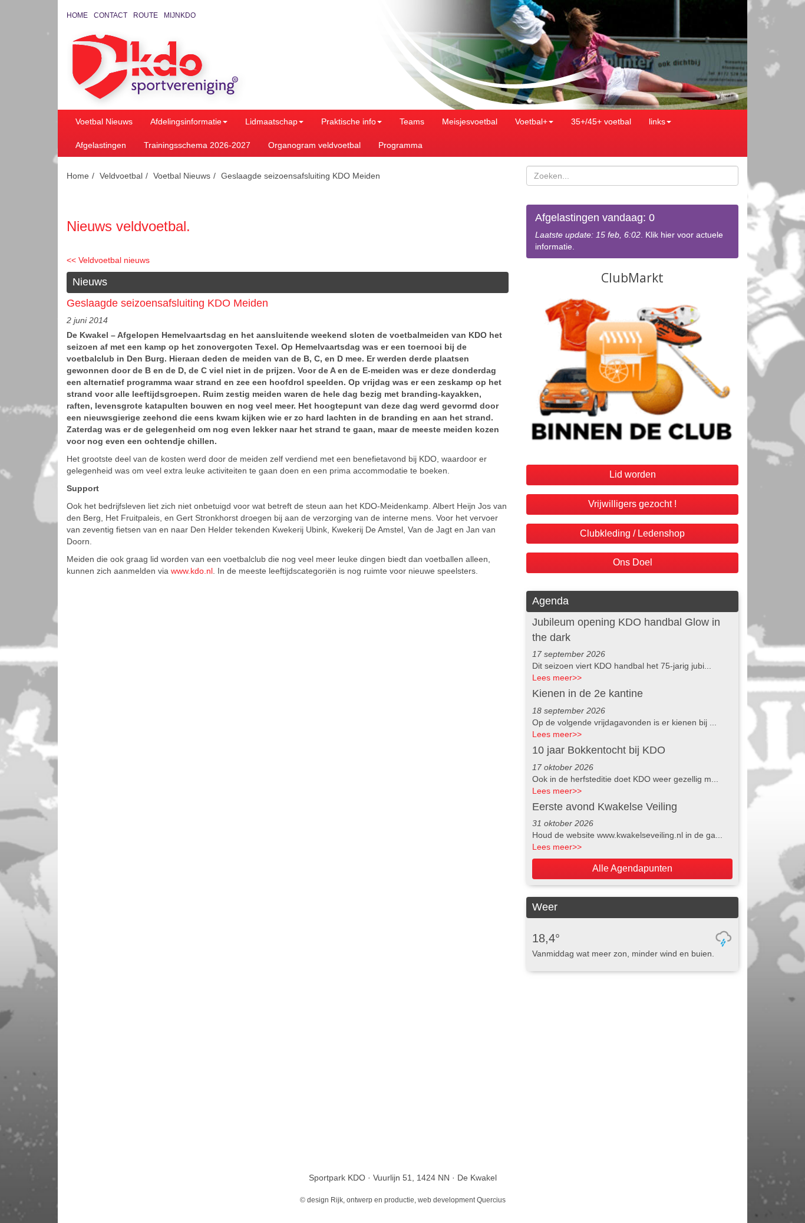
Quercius (491, 1200)
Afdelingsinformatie (186, 121)
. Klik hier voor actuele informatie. (629, 231)
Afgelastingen (100, 145)
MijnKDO (180, 15)
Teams (412, 121)
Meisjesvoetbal (469, 121)
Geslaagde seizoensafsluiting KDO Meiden (300, 175)
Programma (400, 145)
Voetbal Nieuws (104, 121)
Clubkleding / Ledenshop (632, 533)
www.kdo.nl (192, 571)
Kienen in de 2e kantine (587, 693)
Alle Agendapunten (632, 868)
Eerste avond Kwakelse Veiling (604, 807)
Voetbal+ (531, 121)
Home (77, 15)
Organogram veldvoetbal (314, 145)
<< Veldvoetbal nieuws (108, 260)
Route (145, 15)
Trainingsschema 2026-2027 (197, 145)
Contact (110, 15)
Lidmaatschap (271, 121)
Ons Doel (632, 562)
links (657, 121)
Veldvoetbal (121, 175)
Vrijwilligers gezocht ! (632, 504)
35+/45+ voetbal (601, 121)
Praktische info (348, 121)
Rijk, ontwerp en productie (372, 1200)
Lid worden (632, 474)
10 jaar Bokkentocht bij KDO (598, 750)
